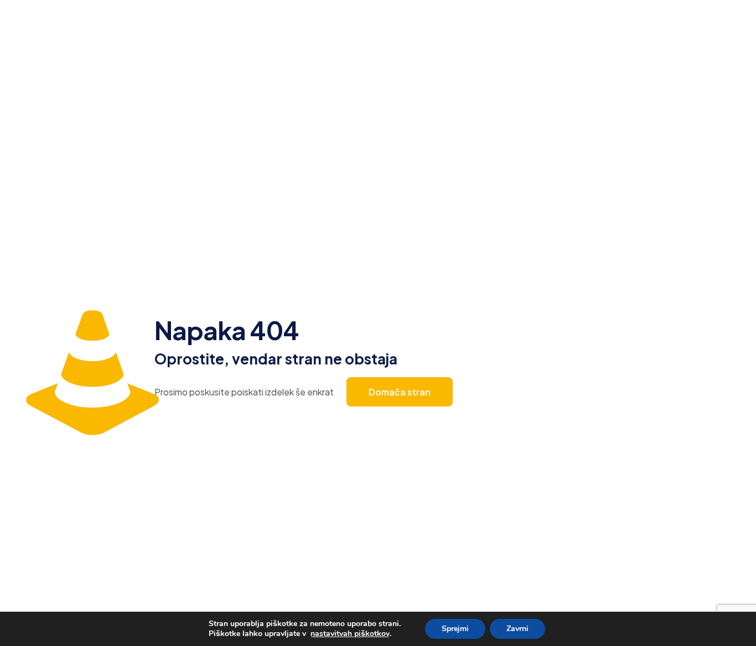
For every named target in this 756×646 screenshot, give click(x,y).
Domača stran (400, 392)
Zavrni (517, 628)
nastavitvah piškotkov (350, 634)
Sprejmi (455, 628)
